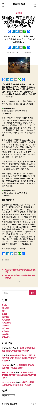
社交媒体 (5, 331)
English (5, 305)
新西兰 (4, 314)
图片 (3, 311)
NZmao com (14, 52)
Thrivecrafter (8, 372)
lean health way (8, 382)
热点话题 (5, 328)
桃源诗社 (5, 317)
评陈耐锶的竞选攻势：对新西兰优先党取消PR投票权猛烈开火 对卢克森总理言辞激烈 (19, 358)
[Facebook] (9, 31)
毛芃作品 (5, 325)
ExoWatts (6, 365)
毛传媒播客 (6, 320)
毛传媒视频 (6, 323)
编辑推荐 (5, 334)
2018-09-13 (27, 52)
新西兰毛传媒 (19, 4)
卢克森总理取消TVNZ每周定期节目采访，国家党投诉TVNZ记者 (19, 375)
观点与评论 (6, 337)
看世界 (7, 260)
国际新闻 (19, 13)
